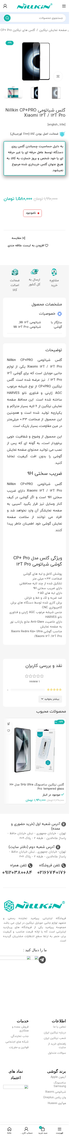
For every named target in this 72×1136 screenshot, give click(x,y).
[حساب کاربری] (5, 6)
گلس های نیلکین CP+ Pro (18, 30)
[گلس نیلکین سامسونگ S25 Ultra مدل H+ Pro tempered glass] (34, 749)
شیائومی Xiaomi (55, 1092)
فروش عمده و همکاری (20, 1028)
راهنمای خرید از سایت (57, 1045)
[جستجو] (7, 18)
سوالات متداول (57, 1053)
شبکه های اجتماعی (17, 1042)
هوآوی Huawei (57, 1103)
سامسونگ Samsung (60, 1084)
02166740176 (51, 873)
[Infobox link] (34, 826)
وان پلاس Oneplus (54, 1097)
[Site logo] (35, 6)
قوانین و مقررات (19, 1047)
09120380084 (17, 873)
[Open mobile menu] (64, 6)
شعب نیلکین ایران (55, 1038)
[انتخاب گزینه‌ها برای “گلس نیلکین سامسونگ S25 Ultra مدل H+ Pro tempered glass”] (8, 723)
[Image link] (34, 906)
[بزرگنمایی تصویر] (58, 76)
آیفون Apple (58, 1077)
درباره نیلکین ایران (55, 1033)
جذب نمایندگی (20, 1036)
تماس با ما (59, 1027)
